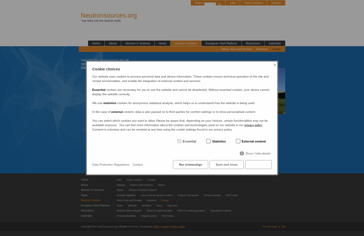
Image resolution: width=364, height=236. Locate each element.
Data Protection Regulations (111, 164)
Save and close (227, 164)
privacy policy (253, 125)
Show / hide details (257, 153)
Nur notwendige (190, 164)
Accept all (258, 164)
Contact (137, 164)
